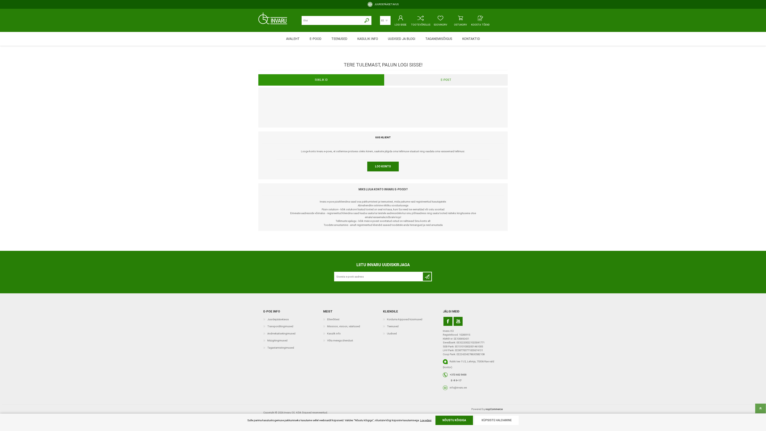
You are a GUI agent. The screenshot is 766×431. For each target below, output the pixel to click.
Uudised (392, 333)
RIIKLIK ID (321, 80)
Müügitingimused (277, 340)
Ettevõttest (333, 319)
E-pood (315, 39)
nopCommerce (494, 409)
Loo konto (383, 166)
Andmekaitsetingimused (281, 333)
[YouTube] (458, 321)
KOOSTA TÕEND (480, 24)
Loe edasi (425, 420)
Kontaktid (471, 39)
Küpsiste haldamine (497, 420)
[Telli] (427, 276)
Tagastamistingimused (280, 347)
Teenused (393, 326)
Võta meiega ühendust (340, 340)
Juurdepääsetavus (278, 319)
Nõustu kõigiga (454, 420)
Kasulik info (334, 333)
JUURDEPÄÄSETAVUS (386, 4)
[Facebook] (447, 321)
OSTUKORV (460, 24)
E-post (446, 80)
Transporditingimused (280, 326)
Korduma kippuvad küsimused (404, 319)
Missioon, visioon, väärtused (343, 326)
